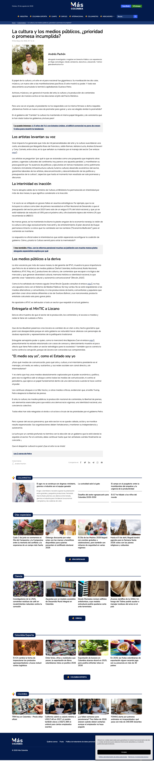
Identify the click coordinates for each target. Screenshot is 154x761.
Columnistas (93, 16)
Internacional (77, 16)
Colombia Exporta (39, 16)
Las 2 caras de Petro (23, 454)
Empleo (64, 16)
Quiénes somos (52, 742)
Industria (24, 16)
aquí (14, 152)
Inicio (14, 23)
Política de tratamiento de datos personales (113, 757)
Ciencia (78, 618)
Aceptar (124, 752)
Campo (54, 16)
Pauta (62, 742)
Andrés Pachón (20, 464)
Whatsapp (136, 6)
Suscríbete (126, 6)
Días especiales (78, 559)
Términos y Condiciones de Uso (138, 757)
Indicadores (108, 16)
